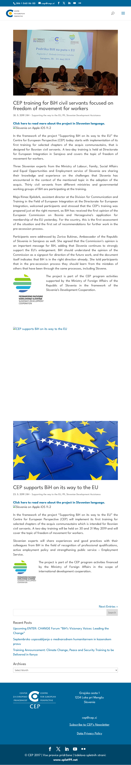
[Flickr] (80, 3)
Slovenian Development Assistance (83, 115)
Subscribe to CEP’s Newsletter (89, 724)
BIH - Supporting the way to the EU (43, 115)
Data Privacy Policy (89, 733)
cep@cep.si (89, 717)
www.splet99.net (65, 759)
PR (63, 115)
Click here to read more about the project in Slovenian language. (59, 123)
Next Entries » (108, 606)
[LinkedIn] (69, 3)
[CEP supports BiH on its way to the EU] (65, 366)
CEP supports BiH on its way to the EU (55, 487)
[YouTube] (74, 3)
